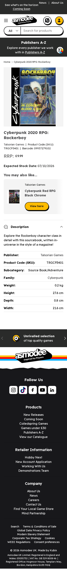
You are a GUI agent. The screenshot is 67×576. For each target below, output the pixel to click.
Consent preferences (47, 542)
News (42, 2)
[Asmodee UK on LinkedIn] (52, 390)
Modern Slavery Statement (33, 534)
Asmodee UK (28, 550)
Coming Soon (21, 9)
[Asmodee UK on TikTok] (23, 390)
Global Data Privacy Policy (33, 530)
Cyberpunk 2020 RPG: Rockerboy (32, 62)
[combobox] (33, 31)
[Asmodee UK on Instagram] (13, 390)
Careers (33, 500)
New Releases (33, 415)
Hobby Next (33, 457)
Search (15, 526)
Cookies (50, 538)
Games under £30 (33, 428)
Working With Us (33, 466)
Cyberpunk (55, 278)
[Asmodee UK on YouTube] (42, 390)
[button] (59, 197)
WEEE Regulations (18, 542)
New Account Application (33, 462)
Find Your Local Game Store (34, 509)
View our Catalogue (33, 437)
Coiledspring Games (33, 423)
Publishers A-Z (35, 52)
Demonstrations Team (33, 470)
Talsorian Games (14, 144)
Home (7, 62)
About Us (57, 2)
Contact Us (33, 504)
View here (37, 206)
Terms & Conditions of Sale (39, 526)
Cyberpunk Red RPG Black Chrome (40, 193)
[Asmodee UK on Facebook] (33, 390)
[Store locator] (47, 20)
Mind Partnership (33, 513)
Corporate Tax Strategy (26, 538)
